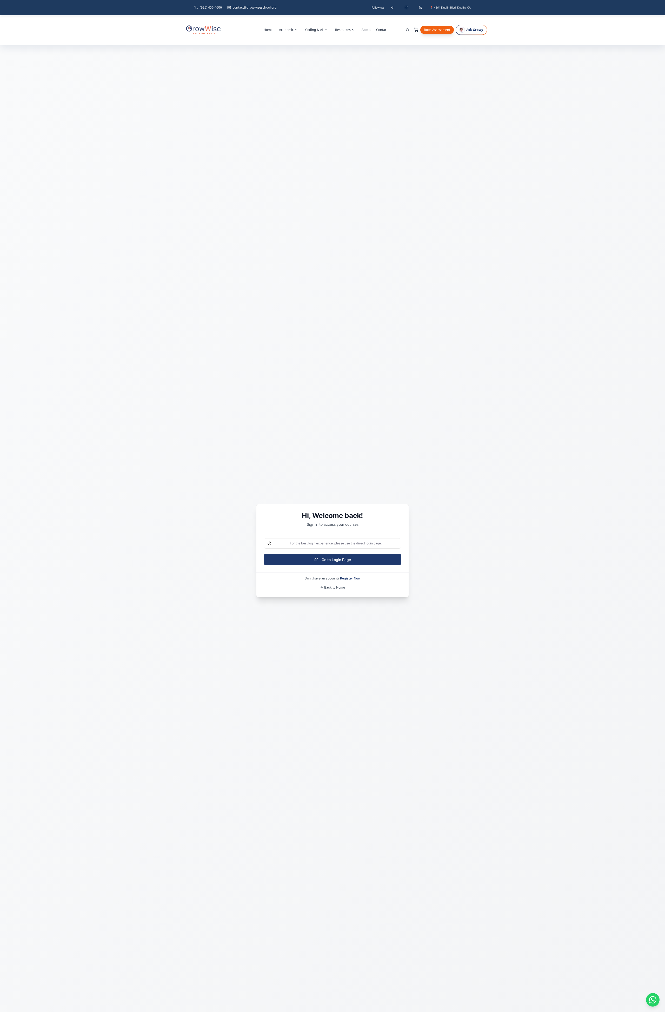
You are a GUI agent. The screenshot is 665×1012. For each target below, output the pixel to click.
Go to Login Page (336, 559)
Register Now (350, 578)
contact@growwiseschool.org (255, 7)
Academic (286, 30)
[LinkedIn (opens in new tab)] (420, 7)
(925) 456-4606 (211, 7)
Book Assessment (437, 30)
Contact (382, 30)
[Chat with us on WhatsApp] (653, 1000)
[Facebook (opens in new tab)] (392, 7)
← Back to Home (332, 587)
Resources (343, 30)
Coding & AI (314, 30)
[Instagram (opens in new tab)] (406, 7)
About (366, 30)
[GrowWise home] (203, 29)
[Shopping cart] (416, 30)
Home (268, 30)
